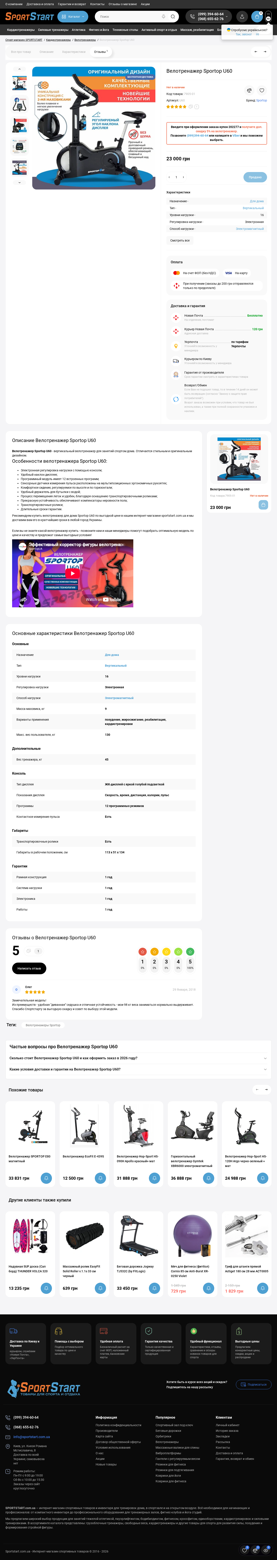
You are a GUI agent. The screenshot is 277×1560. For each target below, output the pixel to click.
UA (268, 14)
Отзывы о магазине (123, 4)
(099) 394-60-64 (211, 14)
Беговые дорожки (168, 1430)
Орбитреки (163, 1436)
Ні (257, 34)
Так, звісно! (244, 34)
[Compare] (249, 90)
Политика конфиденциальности (118, 1425)
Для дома (257, 201)
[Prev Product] (256, 51)
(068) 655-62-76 (211, 19)
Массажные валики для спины (177, 1447)
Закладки (223, 1436)
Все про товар (21, 52)
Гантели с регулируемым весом (178, 1459)
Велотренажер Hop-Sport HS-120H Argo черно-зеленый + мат (246, 1161)
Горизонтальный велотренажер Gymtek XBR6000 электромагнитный (191, 1161)
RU (268, 18)
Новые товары (106, 1464)
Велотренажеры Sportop (43, 1025)
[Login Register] (242, 16)
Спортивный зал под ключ (174, 1425)
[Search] (163, 16)
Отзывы (101, 52)
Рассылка (223, 1442)
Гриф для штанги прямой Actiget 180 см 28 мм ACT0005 (246, 1269)
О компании (14, 4)
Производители (107, 1430)
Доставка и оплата (40, 4)
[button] (257, 1089)
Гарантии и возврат (72, 4)
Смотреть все (180, 240)
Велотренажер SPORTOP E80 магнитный (29, 1159)
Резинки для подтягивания (175, 1470)
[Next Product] (265, 51)
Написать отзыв (29, 968)
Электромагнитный (250, 229)
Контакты (97, 4)
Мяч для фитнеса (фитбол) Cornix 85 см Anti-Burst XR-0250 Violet (190, 1271)
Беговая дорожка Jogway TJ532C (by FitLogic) (135, 1269)
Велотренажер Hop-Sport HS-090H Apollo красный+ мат (138, 1159)
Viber (236, 135)
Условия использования (113, 1447)
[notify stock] (46, 1178)
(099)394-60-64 (197, 135)
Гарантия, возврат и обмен (235, 1459)
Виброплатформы (168, 1453)
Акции (145, 4)
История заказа (227, 1430)
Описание (46, 52)
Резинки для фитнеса (171, 1464)
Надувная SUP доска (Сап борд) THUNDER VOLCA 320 (28, 1269)
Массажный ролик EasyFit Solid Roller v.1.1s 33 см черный (81, 1271)
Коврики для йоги (168, 1475)
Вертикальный (253, 208)
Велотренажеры (167, 1442)
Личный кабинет (228, 1425)
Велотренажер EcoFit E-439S (83, 1156)
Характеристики (73, 52)
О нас (99, 1453)
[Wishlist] (262, 90)
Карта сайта (104, 1436)
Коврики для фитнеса (171, 1481)
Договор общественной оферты (118, 1442)
